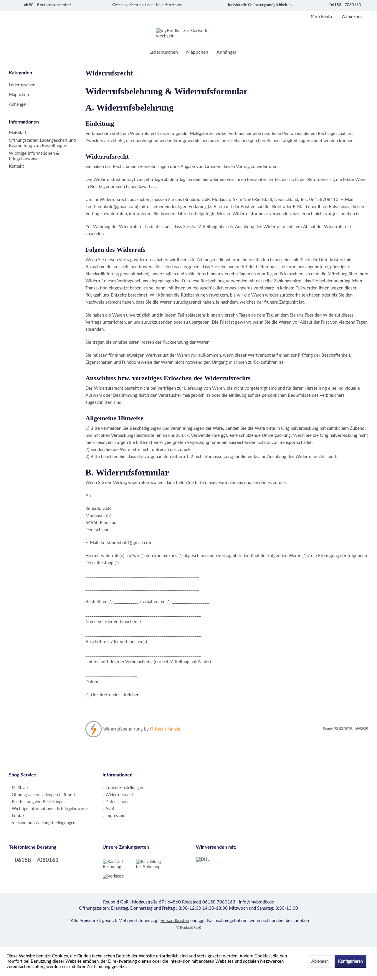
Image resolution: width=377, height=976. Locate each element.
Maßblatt (17, 133)
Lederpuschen (22, 85)
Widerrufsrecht (119, 795)
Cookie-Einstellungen (124, 788)
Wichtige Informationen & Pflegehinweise (34, 156)
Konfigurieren (350, 961)
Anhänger (18, 104)
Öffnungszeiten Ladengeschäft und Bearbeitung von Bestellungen (42, 143)
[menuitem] (350, 16)
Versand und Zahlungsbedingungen (43, 823)
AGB (109, 809)
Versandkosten (175, 921)
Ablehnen (320, 961)
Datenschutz (116, 802)
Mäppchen (19, 95)
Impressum (115, 816)
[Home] (140, 52)
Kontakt (16, 166)
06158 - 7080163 (36, 860)
